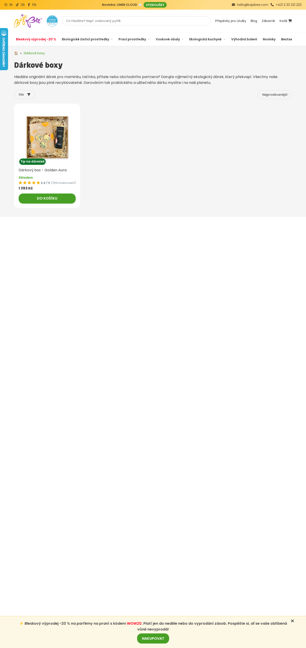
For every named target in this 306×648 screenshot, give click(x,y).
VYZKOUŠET (155, 4)
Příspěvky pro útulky (230, 21)
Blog (254, 21)
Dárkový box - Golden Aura (43, 170)
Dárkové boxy (34, 53)
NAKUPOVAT (153, 638)
